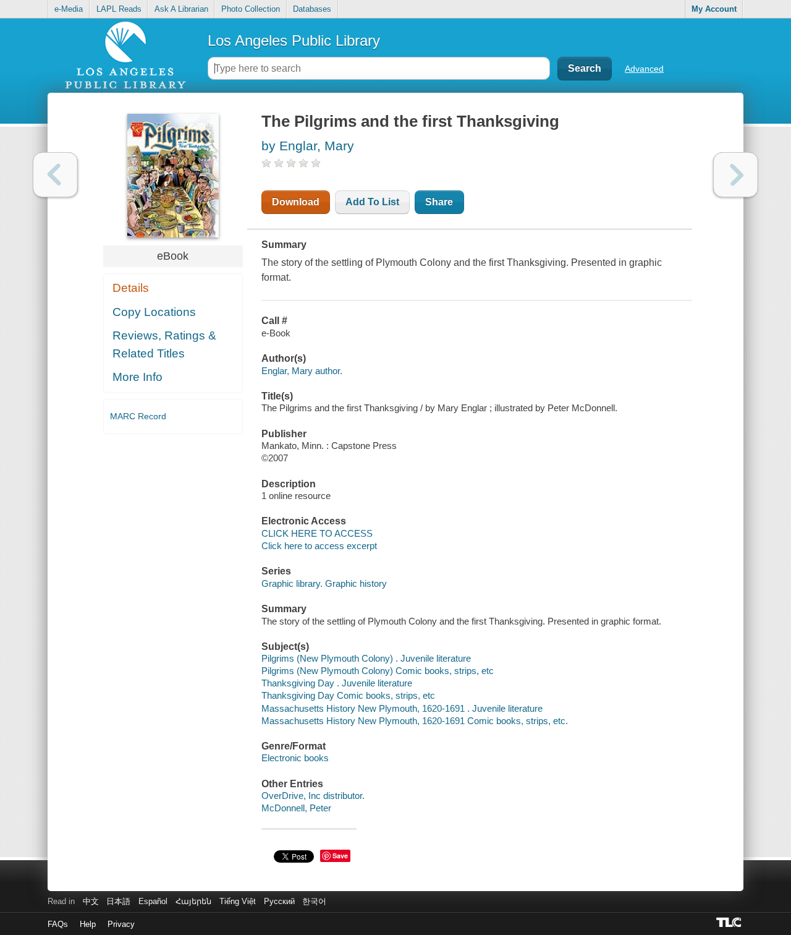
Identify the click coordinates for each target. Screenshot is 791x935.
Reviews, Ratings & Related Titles (164, 344)
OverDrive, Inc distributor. (313, 795)
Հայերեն (193, 901)
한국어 (314, 901)
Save (340, 855)
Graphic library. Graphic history (324, 583)
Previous (55, 174)
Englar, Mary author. (301, 370)
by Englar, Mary (307, 146)
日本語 (118, 901)
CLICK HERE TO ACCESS (317, 533)
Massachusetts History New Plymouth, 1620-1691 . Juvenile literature (402, 708)
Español (152, 901)
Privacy (121, 924)
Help (88, 924)
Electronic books (295, 758)
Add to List (372, 202)
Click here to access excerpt (319, 545)
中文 (91, 901)
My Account (714, 9)
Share (439, 202)
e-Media (68, 9)
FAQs (58, 924)
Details (130, 287)
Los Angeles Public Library (294, 40)
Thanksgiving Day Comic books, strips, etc (348, 695)
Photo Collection (250, 9)
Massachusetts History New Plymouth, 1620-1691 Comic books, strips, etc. (414, 720)
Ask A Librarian (181, 9)
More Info (137, 376)
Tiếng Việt (237, 901)
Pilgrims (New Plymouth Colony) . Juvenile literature (366, 658)
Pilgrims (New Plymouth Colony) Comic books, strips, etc (377, 670)
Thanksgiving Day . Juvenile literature (336, 683)
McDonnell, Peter (296, 808)
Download (295, 202)
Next (735, 174)
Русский (279, 901)
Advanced (644, 69)
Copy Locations (154, 311)
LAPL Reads (119, 9)
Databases (312, 9)
